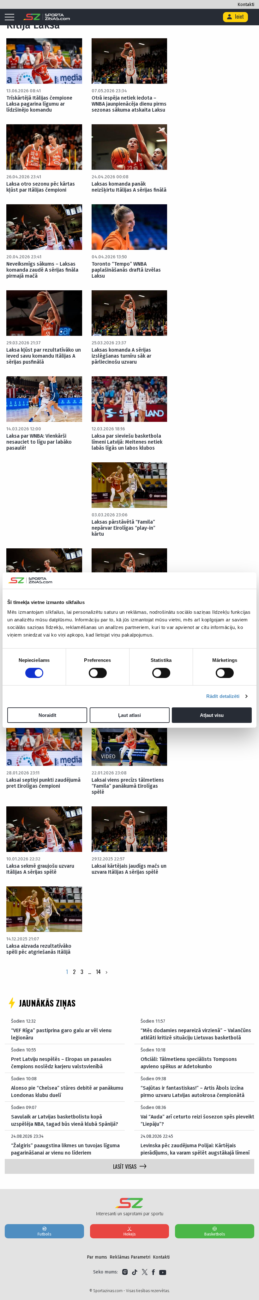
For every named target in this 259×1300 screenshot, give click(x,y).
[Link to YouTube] (162, 1272)
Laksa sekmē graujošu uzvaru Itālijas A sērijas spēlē (40, 869)
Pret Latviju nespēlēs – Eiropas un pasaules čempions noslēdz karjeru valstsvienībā (61, 1062)
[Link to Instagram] (125, 1272)
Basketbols (214, 1234)
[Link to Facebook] (153, 1272)
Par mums (97, 1257)
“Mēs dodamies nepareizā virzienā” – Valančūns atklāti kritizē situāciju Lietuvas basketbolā (196, 1033)
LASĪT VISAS (124, 1166)
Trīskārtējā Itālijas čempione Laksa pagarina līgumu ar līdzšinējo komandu (39, 104)
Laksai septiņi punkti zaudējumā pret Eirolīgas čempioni (43, 783)
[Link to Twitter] (145, 1272)
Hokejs (129, 1234)
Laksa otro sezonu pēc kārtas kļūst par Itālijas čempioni (40, 187)
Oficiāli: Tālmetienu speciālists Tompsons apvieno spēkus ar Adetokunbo (189, 1062)
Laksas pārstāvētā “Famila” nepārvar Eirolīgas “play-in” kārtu (123, 528)
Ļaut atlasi (129, 715)
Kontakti (246, 4)
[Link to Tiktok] (134, 1272)
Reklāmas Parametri (130, 1257)
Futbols (44, 1234)
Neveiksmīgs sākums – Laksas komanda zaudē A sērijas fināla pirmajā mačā (42, 270)
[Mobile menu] (11, 17)
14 (98, 972)
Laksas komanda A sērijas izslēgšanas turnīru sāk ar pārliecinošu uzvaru (121, 356)
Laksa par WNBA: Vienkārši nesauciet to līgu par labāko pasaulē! (39, 442)
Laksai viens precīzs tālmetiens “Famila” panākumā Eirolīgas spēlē (128, 786)
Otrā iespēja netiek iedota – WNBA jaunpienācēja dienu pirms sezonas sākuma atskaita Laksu (129, 104)
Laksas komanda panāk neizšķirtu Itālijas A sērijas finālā (129, 187)
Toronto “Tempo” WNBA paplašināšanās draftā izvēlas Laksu (126, 270)
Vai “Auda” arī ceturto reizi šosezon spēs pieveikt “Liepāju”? (197, 1120)
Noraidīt (47, 715)
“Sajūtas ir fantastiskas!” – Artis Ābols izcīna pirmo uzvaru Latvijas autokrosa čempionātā (192, 1091)
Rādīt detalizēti (223, 696)
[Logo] (46, 17)
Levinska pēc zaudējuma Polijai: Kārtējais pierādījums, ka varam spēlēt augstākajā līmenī (195, 1149)
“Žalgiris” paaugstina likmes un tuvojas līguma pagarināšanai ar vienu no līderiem (65, 1149)
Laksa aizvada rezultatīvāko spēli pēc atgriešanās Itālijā (38, 949)
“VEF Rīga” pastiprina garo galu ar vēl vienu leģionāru (61, 1033)
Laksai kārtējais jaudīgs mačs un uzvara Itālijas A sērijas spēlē (129, 869)
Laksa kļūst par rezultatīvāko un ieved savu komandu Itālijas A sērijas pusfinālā (43, 356)
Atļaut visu (212, 715)
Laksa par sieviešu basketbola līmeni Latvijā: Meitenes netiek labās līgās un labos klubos (127, 442)
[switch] (98, 673)
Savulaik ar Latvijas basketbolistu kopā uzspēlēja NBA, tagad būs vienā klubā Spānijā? (64, 1120)
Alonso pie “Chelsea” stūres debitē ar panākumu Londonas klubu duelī (67, 1091)
